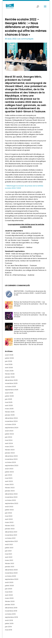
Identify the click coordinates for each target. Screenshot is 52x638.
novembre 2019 (11, 611)
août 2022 (9, 506)
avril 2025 (9, 405)
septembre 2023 (11, 465)
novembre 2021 (11, 535)
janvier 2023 (10, 491)
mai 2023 (8, 478)
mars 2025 (9, 408)
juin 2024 (8, 437)
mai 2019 (8, 630)
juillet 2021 (9, 547)
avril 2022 (9, 519)
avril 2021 (8, 557)
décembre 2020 (11, 570)
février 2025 (9, 412)
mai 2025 (8, 402)
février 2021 (9, 563)
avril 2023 (9, 481)
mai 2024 (8, 440)
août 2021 (9, 544)
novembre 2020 (11, 573)
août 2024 (9, 431)
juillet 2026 (9, 358)
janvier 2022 (10, 529)
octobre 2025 (10, 386)
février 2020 (10, 601)
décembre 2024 (11, 418)
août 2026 (9, 355)
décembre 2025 (11, 380)
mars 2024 (9, 446)
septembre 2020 (11, 579)
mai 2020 (8, 592)
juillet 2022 (9, 510)
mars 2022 (9, 522)
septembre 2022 (11, 503)
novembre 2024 (11, 421)
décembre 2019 (11, 608)
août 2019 (9, 620)
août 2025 (9, 393)
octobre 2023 (10, 462)
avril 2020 (9, 595)
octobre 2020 (10, 576)
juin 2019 (8, 626)
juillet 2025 (9, 396)
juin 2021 (8, 551)
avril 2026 (9, 367)
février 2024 (10, 450)
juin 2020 (8, 589)
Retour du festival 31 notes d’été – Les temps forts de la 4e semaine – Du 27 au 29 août (30, 304)
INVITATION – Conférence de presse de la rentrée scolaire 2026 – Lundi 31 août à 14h (30, 293)
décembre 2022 (11, 494)
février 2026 (9, 374)
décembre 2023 (11, 456)
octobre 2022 (10, 500)
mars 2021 (9, 560)
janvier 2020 (10, 604)
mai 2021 (8, 554)
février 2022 (9, 525)
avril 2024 (9, 443)
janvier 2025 (10, 415)
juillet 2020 (9, 585)
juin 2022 (8, 513)
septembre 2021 (11, 541)
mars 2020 (9, 598)
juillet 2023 (9, 472)
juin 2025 (8, 399)
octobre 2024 (10, 424)
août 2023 (9, 469)
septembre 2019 (11, 617)
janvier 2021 (9, 566)
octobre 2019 (10, 614)
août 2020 (9, 582)
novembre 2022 (11, 497)
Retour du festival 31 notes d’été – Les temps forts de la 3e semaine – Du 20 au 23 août (30, 315)
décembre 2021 (11, 532)
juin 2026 (8, 361)
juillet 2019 (9, 623)
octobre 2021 (10, 538)
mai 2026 (8, 364)
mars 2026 (9, 371)
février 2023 (9, 487)
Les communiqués (25, 39)
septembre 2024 (11, 427)
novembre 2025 (11, 383)
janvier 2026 (10, 377)
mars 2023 (9, 484)
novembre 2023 (11, 459)
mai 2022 (8, 516)
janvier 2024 (10, 453)
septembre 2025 (11, 390)
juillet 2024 (9, 434)
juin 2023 (8, 475)
